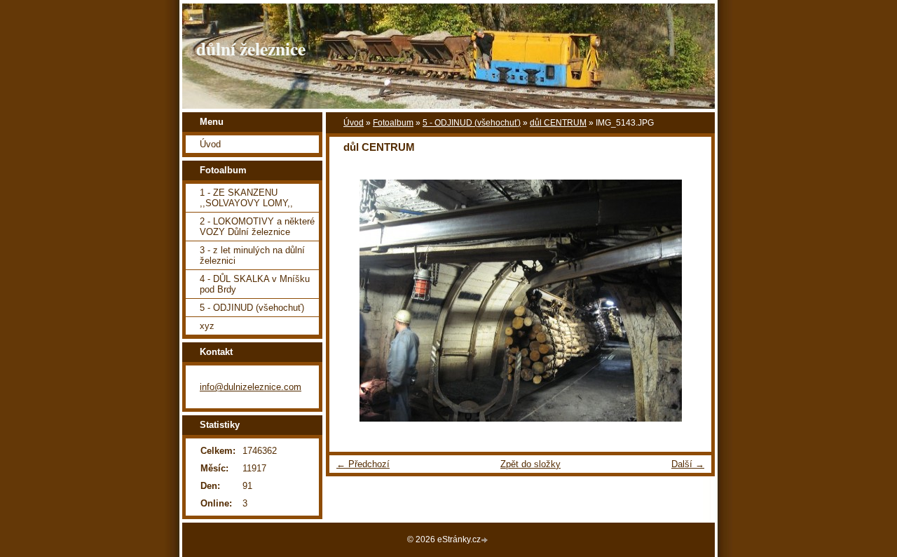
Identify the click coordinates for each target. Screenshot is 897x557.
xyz (207, 326)
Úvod (353, 123)
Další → (687, 464)
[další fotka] (688, 301)
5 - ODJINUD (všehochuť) (472, 123)
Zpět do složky (530, 464)
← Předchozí (363, 464)
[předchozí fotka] (352, 301)
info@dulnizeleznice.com (250, 387)
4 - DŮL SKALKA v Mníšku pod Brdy (255, 284)
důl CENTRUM (558, 123)
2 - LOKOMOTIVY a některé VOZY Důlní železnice (257, 226)
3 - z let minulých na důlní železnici (252, 255)
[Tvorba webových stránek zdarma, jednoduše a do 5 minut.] (486, 540)
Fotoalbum (393, 123)
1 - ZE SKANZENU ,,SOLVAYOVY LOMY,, (246, 197)
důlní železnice (251, 48)
